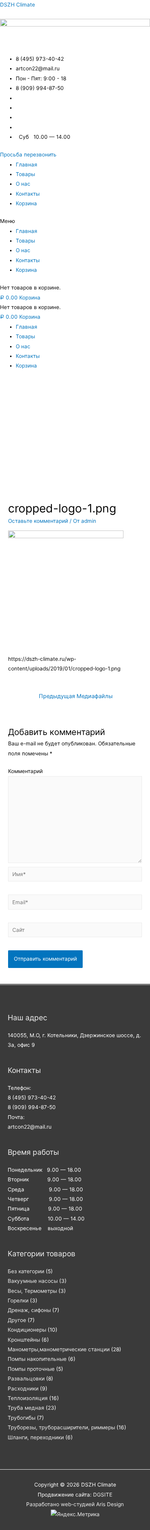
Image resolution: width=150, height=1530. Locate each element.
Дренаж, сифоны (29, 1310)
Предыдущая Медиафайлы (76, 696)
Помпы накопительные (37, 1359)
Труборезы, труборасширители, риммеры (61, 1427)
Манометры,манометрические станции (59, 1349)
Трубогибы (21, 1418)
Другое (17, 1320)
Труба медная (26, 1408)
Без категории (26, 1271)
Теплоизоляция (28, 1398)
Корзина (26, 203)
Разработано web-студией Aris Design (75, 1504)
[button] (28, 154)
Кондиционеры (27, 1330)
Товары (25, 174)
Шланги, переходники (36, 1437)
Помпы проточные (31, 1369)
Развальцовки (26, 1378)
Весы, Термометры (32, 1291)
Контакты (28, 194)
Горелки (18, 1300)
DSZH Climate (17, 5)
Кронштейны (24, 1340)
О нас (23, 184)
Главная (26, 164)
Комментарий (25, 771)
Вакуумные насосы (33, 1281)
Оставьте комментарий (38, 521)
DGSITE (102, 1495)
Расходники (23, 1388)
